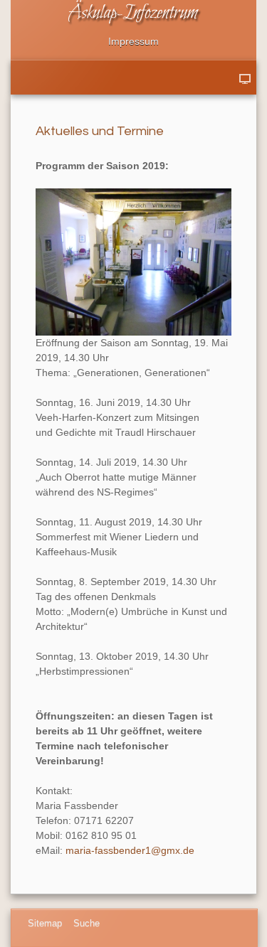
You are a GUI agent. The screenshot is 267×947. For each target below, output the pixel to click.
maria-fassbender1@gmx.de (130, 850)
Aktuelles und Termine (100, 131)
